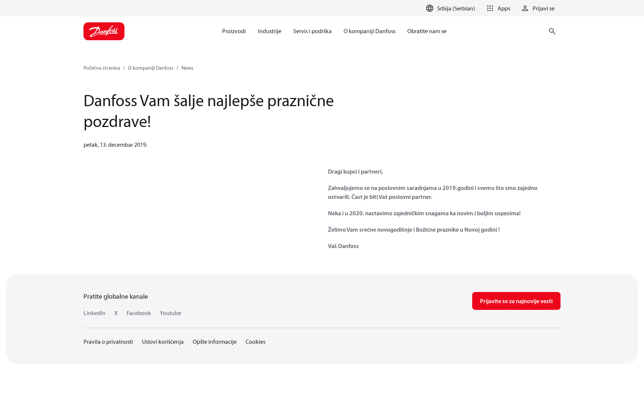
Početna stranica (101, 67)
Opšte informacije (215, 341)
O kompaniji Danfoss (151, 67)
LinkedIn (94, 313)
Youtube (170, 313)
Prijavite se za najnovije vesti (516, 301)
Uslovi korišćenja (163, 341)
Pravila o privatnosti (108, 341)
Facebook (139, 313)
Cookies (255, 341)
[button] (497, 8)
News (187, 67)
